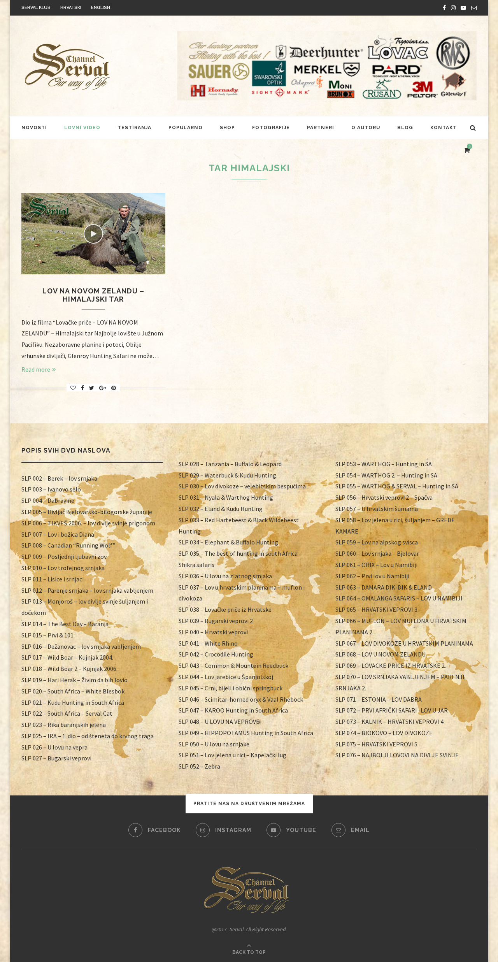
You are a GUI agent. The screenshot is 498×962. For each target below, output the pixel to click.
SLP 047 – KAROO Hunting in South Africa (233, 710)
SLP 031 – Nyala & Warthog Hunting (226, 497)
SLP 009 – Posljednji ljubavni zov (64, 556)
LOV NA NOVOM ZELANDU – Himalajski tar (93, 295)
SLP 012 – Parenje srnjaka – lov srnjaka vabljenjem (87, 590)
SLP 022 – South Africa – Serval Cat (66, 713)
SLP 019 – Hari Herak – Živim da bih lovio (74, 680)
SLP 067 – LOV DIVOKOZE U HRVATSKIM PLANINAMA (404, 643)
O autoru (365, 127)
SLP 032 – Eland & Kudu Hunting (221, 509)
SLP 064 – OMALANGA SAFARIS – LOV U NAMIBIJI (399, 598)
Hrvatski (70, 7)
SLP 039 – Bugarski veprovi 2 (216, 621)
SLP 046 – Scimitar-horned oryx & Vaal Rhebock (241, 699)
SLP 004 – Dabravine (47, 500)
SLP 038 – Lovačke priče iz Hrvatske (225, 609)
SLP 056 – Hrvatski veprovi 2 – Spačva (384, 497)
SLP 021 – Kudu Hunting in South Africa (72, 702)
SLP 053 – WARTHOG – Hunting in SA (383, 464)
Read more (35, 369)
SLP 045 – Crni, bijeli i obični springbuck (230, 688)
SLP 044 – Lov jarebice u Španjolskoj (226, 677)
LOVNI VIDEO (82, 127)
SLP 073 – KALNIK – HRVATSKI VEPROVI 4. (390, 721)
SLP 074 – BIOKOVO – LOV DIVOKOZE (384, 733)
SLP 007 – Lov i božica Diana (57, 534)
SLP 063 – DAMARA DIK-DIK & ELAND (383, 587)
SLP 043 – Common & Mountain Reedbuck (233, 665)
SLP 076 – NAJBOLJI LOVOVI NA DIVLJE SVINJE (397, 755)
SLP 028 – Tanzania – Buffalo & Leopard (230, 464)
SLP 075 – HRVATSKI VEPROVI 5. (377, 744)
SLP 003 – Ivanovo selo (51, 489)
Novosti (34, 127)
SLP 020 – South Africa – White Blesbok (72, 691)
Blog (405, 127)
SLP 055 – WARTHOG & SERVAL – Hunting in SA (396, 486)
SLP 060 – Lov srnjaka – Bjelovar (377, 553)
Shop (227, 127)
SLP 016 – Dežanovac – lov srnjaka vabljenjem (81, 646)
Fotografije (271, 127)
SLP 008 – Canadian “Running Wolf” (68, 545)
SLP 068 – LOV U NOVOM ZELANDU (380, 654)
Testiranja (134, 127)
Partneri (320, 127)
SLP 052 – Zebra (199, 766)
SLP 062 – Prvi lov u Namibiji (372, 576)
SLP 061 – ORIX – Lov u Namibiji (376, 565)
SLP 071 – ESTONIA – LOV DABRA (378, 699)
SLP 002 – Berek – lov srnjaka (59, 478)
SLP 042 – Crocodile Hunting (216, 654)
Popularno (185, 127)
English (100, 7)
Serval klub (36, 7)
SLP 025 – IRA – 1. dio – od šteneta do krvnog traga (87, 736)
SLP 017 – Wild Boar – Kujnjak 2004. (67, 657)
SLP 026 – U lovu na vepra (54, 747)
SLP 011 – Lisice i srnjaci (52, 579)
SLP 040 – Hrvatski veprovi (213, 632)
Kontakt (443, 127)
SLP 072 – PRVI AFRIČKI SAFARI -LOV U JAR (391, 710)
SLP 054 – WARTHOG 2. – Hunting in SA (386, 475)
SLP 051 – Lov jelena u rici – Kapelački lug (232, 755)
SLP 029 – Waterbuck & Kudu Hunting (227, 475)
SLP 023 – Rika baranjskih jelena (63, 725)
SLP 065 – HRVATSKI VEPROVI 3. (377, 609)
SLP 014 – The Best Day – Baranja (65, 624)
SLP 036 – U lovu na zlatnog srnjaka (225, 576)
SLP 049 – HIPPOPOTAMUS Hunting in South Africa (246, 733)
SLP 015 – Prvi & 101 (47, 635)
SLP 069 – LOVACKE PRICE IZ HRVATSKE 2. (390, 665)
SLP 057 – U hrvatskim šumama (376, 509)
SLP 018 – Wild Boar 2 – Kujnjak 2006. (69, 668)
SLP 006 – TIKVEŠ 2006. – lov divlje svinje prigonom (88, 523)
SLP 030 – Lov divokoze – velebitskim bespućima (242, 486)
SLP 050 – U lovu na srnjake (214, 744)
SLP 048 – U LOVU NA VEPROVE (219, 721)
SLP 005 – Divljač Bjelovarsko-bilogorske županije (86, 512)
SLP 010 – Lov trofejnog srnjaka (63, 568)
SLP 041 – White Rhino (208, 643)
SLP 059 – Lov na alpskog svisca (376, 542)
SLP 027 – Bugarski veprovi (56, 758)
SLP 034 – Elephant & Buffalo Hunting (228, 542)
